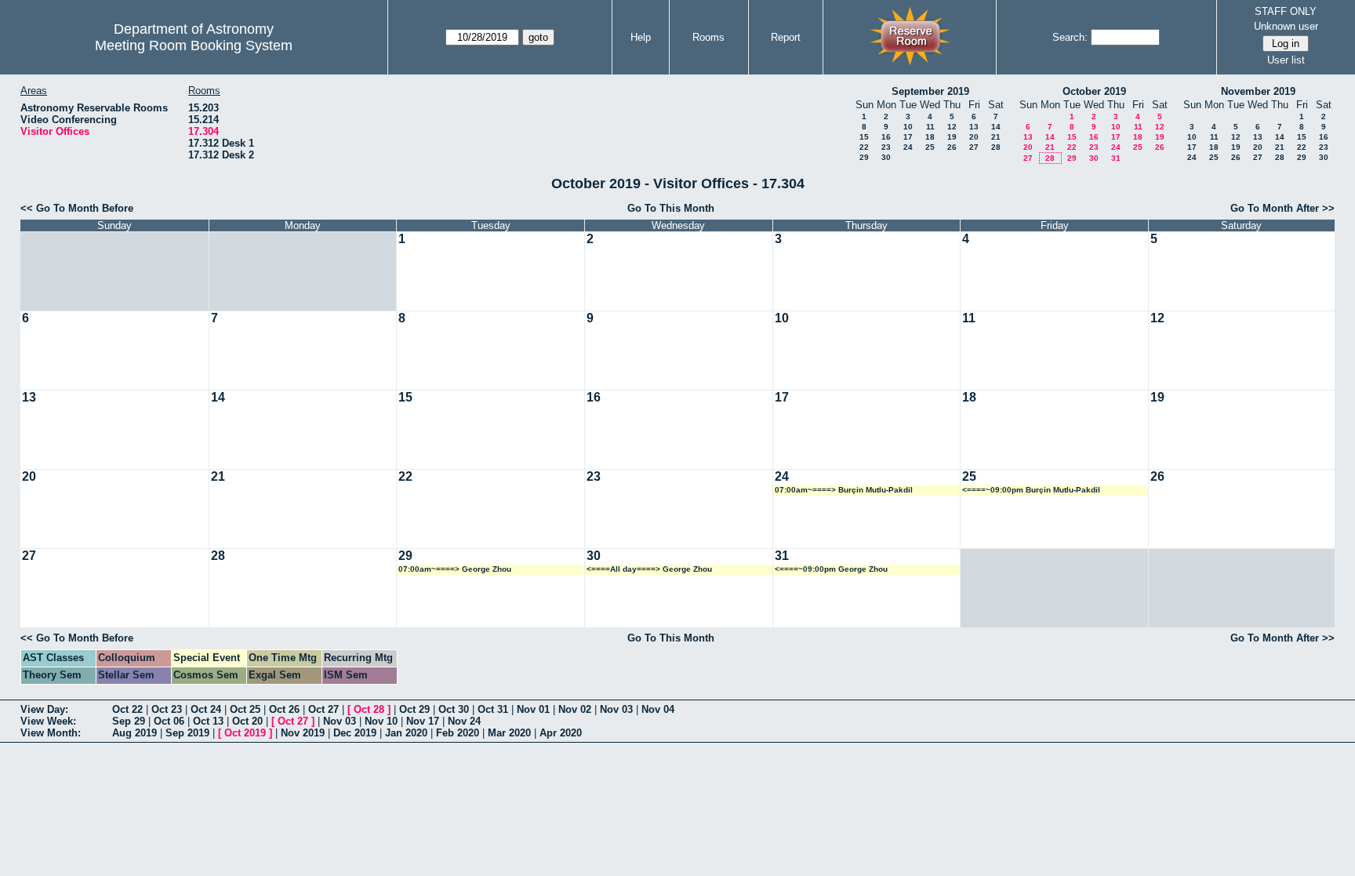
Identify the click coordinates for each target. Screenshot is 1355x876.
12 (952, 126)
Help (640, 37)
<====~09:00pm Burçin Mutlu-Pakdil (1031, 489)
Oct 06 (169, 721)
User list (1286, 60)
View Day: (44, 709)
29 (864, 157)
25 (930, 147)
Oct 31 (493, 709)
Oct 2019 (245, 733)
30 (886, 157)
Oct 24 (206, 709)
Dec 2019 (354, 733)
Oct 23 (166, 709)
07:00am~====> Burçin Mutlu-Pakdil (844, 489)
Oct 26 (284, 709)
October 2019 (1094, 91)
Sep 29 (128, 721)
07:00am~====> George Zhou (454, 569)
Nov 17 (422, 721)
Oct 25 (245, 709)
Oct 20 (247, 721)
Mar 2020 (509, 733)
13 (974, 126)
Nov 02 (574, 709)
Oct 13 (208, 721)
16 (886, 137)
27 (974, 147)
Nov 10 (381, 721)
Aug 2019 (134, 733)
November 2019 (1258, 91)
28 (996, 147)
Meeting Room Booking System (193, 45)
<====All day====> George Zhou (649, 569)
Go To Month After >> (1282, 208)
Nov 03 (616, 709)
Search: (1070, 37)
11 (930, 126)
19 (952, 137)
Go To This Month (670, 208)
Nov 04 (657, 709)
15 (864, 137)
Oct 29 (414, 709)
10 (908, 126)
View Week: (48, 721)
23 (886, 147)
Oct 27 (323, 709)
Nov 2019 (303, 733)
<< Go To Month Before (76, 208)
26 (952, 147)
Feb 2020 (457, 733)
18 (930, 137)
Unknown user (1286, 26)
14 (996, 126)
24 (908, 147)
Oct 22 (127, 709)
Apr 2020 (560, 733)
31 (1116, 158)
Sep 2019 (187, 733)
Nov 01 (533, 709)
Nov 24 (464, 721)
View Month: (50, 733)
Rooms (708, 37)
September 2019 (930, 91)
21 (996, 137)
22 (864, 147)
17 (908, 137)
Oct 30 (453, 709)
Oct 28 (369, 709)
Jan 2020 (406, 733)
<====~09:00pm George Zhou (831, 569)
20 (974, 137)
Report (786, 37)
